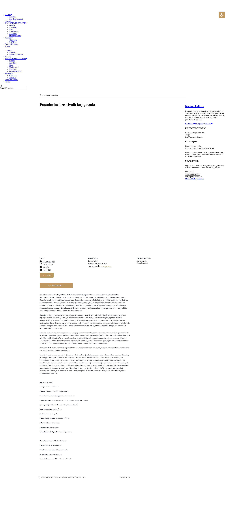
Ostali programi (15, 36)
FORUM (12, 42)
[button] (112, 86)
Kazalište (12, 27)
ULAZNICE (47, 275)
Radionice (13, 34)
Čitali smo (13, 40)
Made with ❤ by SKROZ (194, 179)
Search (2, 88)
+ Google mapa (106, 267)
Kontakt (12, 17)
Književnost (13, 32)
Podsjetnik (56, 285)
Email (187, 172)
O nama (8, 15)
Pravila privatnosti (16, 19)
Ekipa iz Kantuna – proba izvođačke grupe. (63, 477)
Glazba (12, 25)
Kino (11, 29)
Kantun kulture (93, 261)
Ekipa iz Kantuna (11, 44)
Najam (7, 46)
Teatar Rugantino (142, 263)
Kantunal (8, 38)
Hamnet (123, 477)
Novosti (8, 21)
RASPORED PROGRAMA (15, 23)
